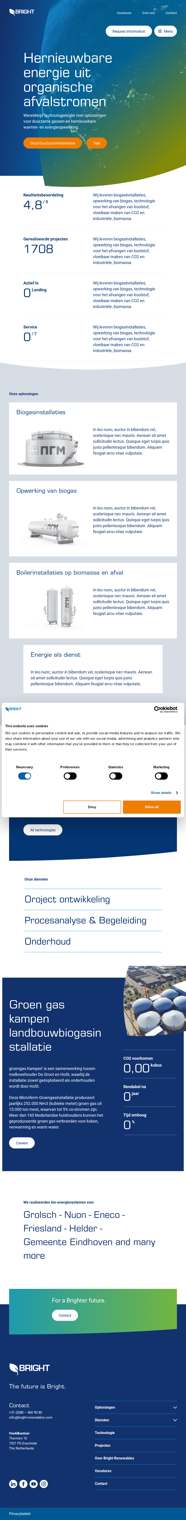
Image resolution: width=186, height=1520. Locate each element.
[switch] (70, 776)
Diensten (102, 1420)
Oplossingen (105, 1407)
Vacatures (124, 13)
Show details (161, 793)
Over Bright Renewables (114, 1458)
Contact (171, 13)
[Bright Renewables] (21, 13)
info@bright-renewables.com (30, 1417)
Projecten (102, 1445)
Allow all (152, 807)
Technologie (105, 1433)
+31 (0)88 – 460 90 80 (25, 1412)
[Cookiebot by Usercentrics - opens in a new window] (161, 709)
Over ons (148, 13)
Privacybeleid (19, 1514)
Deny (92, 807)
